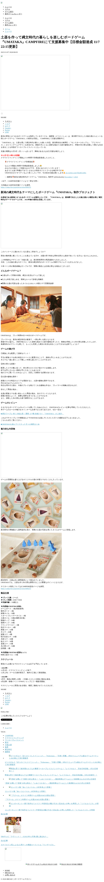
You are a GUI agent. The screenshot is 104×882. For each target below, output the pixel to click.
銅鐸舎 (7, 752)
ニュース (8, 7)
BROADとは (9, 873)
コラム (7, 9)
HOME (7, 870)
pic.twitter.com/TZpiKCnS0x (76, 173)
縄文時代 (8, 749)
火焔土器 (8, 745)
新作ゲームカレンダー (13, 14)
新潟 (6, 742)
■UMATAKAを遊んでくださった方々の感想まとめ (20, 424)
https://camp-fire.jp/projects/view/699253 (16, 187)
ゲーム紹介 (9, 12)
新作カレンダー (11, 25)
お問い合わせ (10, 875)
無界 (6, 747)
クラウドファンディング (14, 738)
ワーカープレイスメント (14, 740)
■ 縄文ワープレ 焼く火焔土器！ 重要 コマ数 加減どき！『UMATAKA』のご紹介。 (32, 414)
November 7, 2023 (71, 177)
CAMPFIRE (9, 736)
